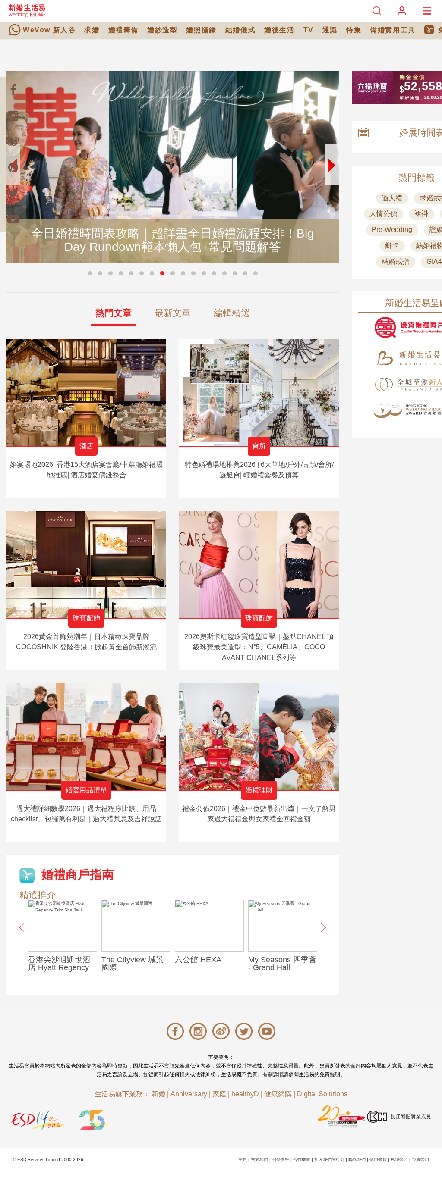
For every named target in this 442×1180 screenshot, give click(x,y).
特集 (353, 30)
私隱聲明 (399, 1159)
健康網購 (278, 1094)
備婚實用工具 (393, 30)
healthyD (245, 1094)
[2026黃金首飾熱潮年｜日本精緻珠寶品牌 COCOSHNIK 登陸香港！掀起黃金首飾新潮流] (86, 564)
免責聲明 (329, 1074)
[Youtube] (13, 219)
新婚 (158, 1094)
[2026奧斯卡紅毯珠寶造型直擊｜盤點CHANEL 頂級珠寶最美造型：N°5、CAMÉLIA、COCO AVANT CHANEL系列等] (259, 564)
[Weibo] (13, 141)
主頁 (242, 1159)
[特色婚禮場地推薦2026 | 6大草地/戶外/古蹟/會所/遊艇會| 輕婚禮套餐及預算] (259, 392)
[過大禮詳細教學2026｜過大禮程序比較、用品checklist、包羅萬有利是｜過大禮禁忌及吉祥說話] (86, 736)
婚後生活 (279, 30)
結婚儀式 (240, 30)
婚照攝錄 (201, 30)
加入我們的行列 (329, 1159)
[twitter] (13, 193)
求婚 (91, 30)
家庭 (219, 1094)
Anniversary (188, 1094)
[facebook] (13, 90)
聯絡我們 (357, 1159)
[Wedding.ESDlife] (27, 10)
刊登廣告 (280, 1159)
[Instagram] (13, 115)
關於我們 (259, 1159)
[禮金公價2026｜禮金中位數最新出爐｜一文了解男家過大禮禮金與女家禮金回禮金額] (259, 736)
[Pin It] (13, 167)
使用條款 (378, 1159)
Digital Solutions (322, 1094)
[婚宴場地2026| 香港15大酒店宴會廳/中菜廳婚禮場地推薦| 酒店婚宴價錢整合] (86, 392)
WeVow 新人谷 (49, 30)
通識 (330, 30)
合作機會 (301, 1159)
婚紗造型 (162, 30)
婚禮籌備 (123, 30)
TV (308, 30)
